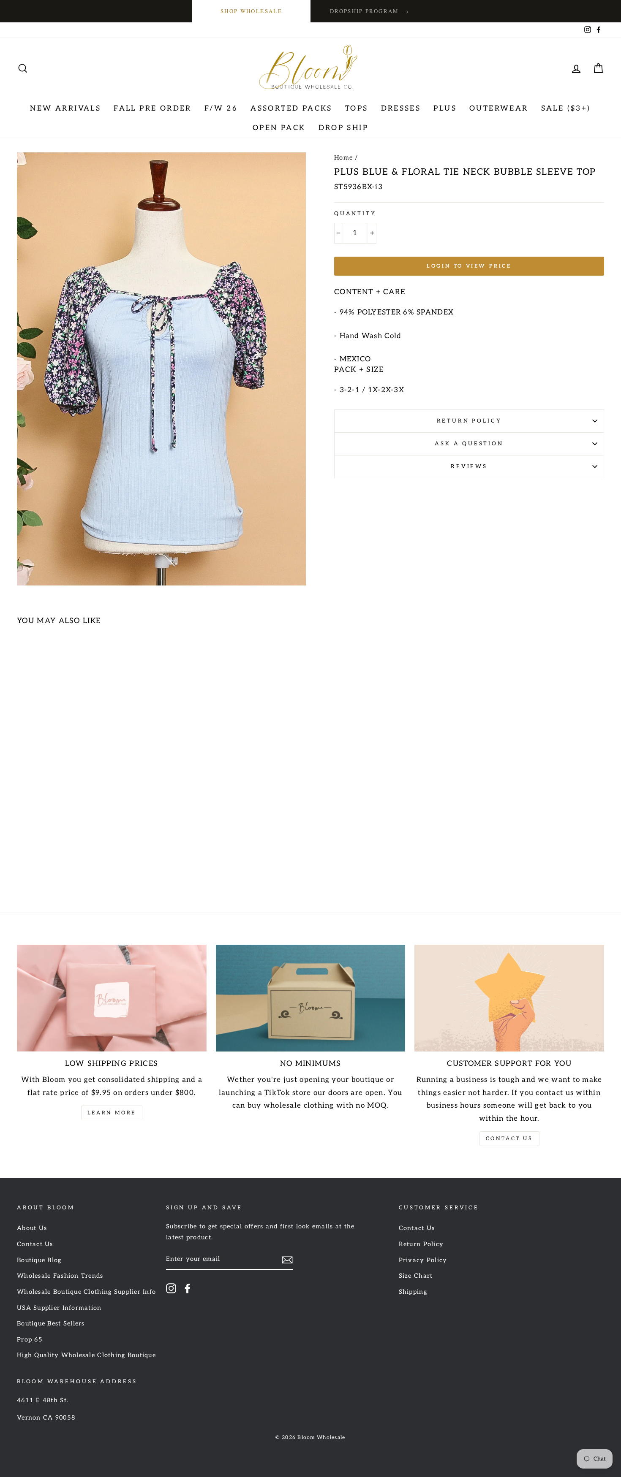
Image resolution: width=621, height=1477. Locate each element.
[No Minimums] (311, 998)
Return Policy (469, 420)
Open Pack (279, 128)
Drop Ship (344, 128)
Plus (445, 108)
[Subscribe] (287, 1259)
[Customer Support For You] (509, 998)
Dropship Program (369, 11)
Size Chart (416, 1275)
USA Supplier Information (59, 1308)
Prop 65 (30, 1339)
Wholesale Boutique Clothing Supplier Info (86, 1291)
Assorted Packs (291, 108)
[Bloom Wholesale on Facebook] (187, 1287)
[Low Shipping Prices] (112, 998)
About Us (32, 1228)
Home (343, 157)
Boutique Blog (39, 1260)
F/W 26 (221, 108)
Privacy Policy (423, 1260)
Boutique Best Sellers (51, 1323)
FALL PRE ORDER (153, 108)
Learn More (111, 1113)
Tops (356, 108)
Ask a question (469, 443)
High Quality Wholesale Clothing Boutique (86, 1355)
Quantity (355, 213)
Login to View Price (469, 266)
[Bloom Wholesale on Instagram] (171, 1287)
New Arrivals (65, 108)
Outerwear (498, 108)
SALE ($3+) (566, 108)
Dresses (401, 108)
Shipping (413, 1291)
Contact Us (509, 1139)
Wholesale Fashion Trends (60, 1275)
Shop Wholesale (251, 11)
